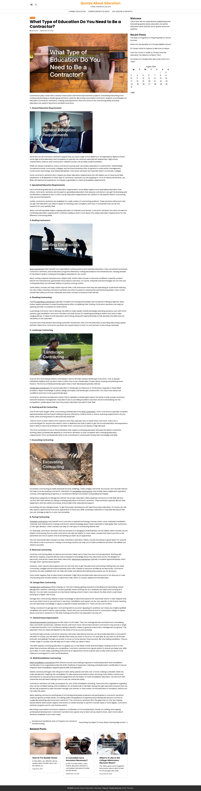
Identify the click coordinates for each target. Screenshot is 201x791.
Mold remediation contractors (42, 662)
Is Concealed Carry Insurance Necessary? (77, 759)
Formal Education (77, 11)
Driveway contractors (39, 521)
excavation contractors (82, 491)
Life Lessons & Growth (122, 11)
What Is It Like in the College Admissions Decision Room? (109, 760)
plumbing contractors (46, 302)
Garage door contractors (40, 587)
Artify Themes (127, 788)
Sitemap (97, 788)
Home (32, 18)
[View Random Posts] (31, 4)
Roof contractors (37, 269)
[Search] (35, 4)
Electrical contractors (81, 559)
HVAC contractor (88, 411)
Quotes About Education (100, 3)
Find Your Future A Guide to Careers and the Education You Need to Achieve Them (148, 53)
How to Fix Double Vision (44, 758)
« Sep (132, 92)
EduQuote (34, 31)
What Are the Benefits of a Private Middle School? (150, 44)
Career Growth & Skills (99, 11)
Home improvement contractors (43, 622)
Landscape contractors (39, 388)
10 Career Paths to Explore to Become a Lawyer (149, 48)
